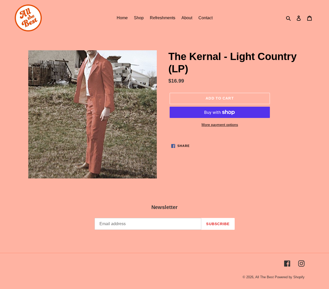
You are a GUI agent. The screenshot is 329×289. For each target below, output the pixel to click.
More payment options (220, 125)
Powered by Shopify (290, 277)
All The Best (264, 277)
